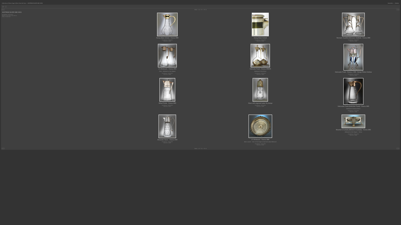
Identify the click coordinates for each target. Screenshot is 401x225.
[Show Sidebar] (3, 7)
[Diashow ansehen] (6, 7)
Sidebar (397, 3)
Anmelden (390, 3)
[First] (2, 9)
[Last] (398, 9)
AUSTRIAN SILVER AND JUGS (12, 12)
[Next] (397, 9)
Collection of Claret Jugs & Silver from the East (14, 3)
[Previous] (4, 9)
